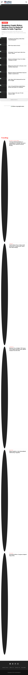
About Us (12, 667)
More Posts (14, 99)
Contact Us (17, 667)
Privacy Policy (5, 667)
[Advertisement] (14, 121)
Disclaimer (23, 667)
